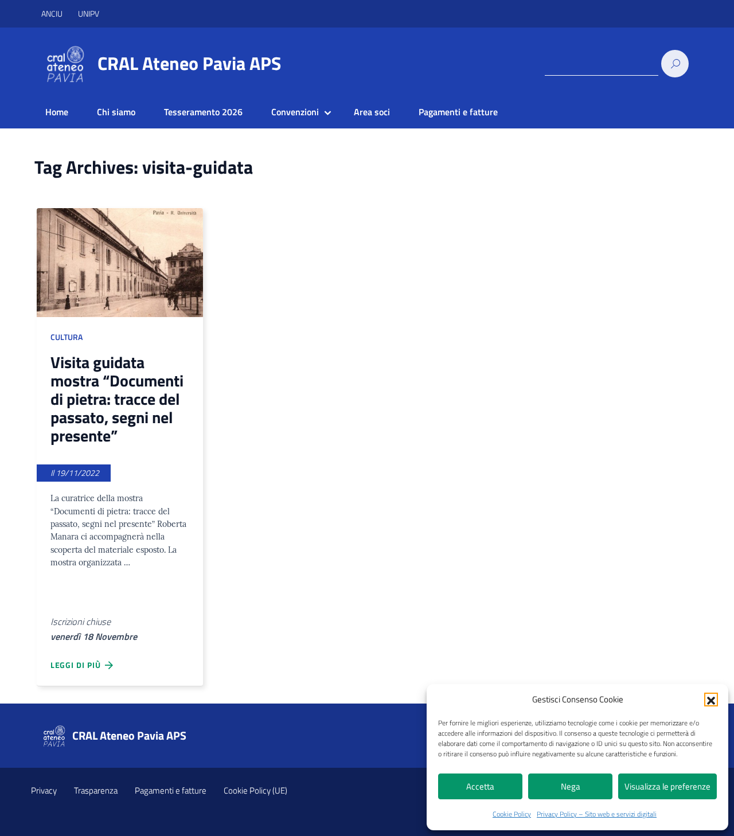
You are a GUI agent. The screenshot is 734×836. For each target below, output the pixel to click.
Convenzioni (295, 112)
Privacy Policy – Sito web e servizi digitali (597, 813)
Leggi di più (78, 665)
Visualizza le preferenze (667, 786)
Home (56, 112)
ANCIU (52, 13)
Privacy (44, 790)
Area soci (372, 112)
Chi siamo (116, 112)
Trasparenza (96, 790)
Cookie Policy (512, 813)
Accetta (480, 786)
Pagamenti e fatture (458, 112)
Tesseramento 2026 (203, 112)
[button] (711, 699)
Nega (570, 786)
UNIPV (88, 13)
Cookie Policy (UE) (255, 790)
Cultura (66, 337)
